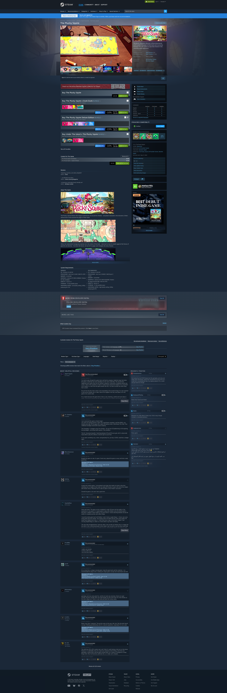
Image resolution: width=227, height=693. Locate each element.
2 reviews (67, 620)
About (97, 5)
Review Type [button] (64, 356)
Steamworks (112, 683)
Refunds (138, 688)
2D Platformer (159, 70)
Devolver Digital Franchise (83, 20)
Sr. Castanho (68, 414)
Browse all (125, 156)
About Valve (127, 677)
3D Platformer (143, 70)
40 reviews (67, 480)
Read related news (138, 168)
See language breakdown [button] (140, 341)
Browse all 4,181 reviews (95, 666)
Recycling (126, 685)
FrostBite (67, 542)
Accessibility (139, 680)
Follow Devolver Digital (77, 302)
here (90, 328)
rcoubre (67, 617)
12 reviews (67, 453)
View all (164, 323)
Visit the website (138, 158)
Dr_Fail (67, 643)
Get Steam (154, 677)
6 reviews (67, 416)
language (162, 1)
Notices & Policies (140, 683)
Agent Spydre (68, 373)
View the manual (138, 163)
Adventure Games (71, 20)
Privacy (138, 677)
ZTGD (66, 174)
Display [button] (113, 356)
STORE (81, 5)
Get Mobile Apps (155, 680)
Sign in (63, 77)
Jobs (125, 680)
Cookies (138, 685)
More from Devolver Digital (77, 298)
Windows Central (69, 184)
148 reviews (67, 504)
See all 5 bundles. (66, 149)
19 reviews (67, 375)
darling (67, 479)
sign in (156, 1)
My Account (154, 685)
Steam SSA (112, 680)
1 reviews (67, 591)
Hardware (126, 683)
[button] (63, 11)
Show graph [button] (161, 356)
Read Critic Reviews (146, 187)
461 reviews (67, 646)
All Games (62, 20)
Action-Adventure (151, 70)
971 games (67, 644)
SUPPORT (104, 5)
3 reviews (67, 565)
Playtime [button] (105, 356)
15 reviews (67, 544)
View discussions (138, 170)
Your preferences (162, 341)
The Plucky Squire (143, 151)
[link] (112, 112)
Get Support (154, 683)
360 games (67, 618)
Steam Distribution (113, 685)
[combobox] (144, 11)
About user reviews (152, 341)
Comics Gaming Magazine (71, 179)
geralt (66, 563)
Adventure (136, 70)
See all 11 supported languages (140, 117)
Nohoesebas (68, 589)
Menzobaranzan (69, 452)
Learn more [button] (160, 126)
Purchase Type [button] (76, 356)
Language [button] (86, 356)
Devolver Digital (150, 61)
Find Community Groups (140, 173)
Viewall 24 (162, 136)
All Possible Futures (151, 59)
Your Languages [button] (69, 362)
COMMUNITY (89, 5)
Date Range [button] (96, 356)
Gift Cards (111, 688)
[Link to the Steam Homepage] (66, 6)
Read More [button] (124, 401)
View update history (139, 165)
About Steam (112, 677)
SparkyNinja (68, 503)
